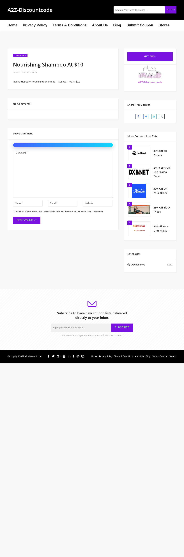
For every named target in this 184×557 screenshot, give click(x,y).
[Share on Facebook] (138, 116)
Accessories (138, 264)
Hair (34, 72)
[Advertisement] (92, 388)
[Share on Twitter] (146, 116)
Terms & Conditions (70, 25)
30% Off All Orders (160, 153)
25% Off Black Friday (161, 210)
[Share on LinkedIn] (154, 116)
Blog (117, 25)
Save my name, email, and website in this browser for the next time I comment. (60, 211)
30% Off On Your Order (160, 191)
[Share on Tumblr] (162, 116)
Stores (164, 25)
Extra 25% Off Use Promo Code (161, 172)
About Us (100, 25)
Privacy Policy (35, 25)
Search (171, 10)
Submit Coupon (139, 25)
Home (12, 25)
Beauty (25, 72)
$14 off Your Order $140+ (161, 228)
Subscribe (122, 327)
